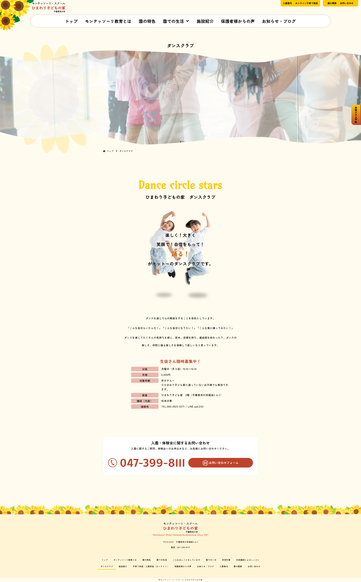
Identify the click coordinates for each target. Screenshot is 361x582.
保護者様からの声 (238, 21)
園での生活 (173, 21)
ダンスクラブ (106, 566)
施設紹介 (205, 21)
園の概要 (238, 566)
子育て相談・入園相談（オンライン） (151, 566)
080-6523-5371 (176, 406)
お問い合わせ (254, 566)
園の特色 (147, 21)
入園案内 (224, 566)
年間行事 (226, 559)
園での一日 (211, 559)
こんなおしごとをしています (186, 559)
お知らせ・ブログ (279, 21)
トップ (71, 21)
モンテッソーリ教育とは (108, 21)
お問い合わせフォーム (224, 463)
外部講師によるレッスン (247, 559)
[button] (3, 97)
